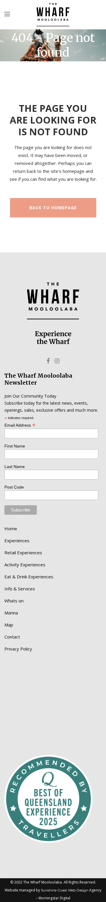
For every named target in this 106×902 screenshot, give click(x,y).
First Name (14, 446)
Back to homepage (53, 207)
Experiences (16, 540)
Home (10, 528)
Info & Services (19, 589)
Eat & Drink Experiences (28, 577)
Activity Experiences (24, 564)
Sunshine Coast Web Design (64, 890)
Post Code (14, 487)
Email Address (20, 425)
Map (8, 625)
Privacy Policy (18, 649)
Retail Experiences (23, 552)
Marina (11, 613)
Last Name (14, 466)
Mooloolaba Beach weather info (35, 729)
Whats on (14, 601)
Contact (12, 637)
